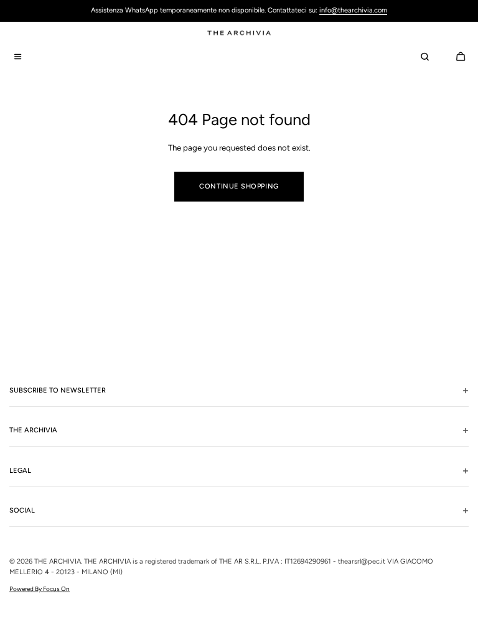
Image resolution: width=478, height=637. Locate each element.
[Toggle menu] (17, 56)
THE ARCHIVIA (57, 561)
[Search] (424, 56)
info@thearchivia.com (353, 10)
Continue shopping (238, 186)
